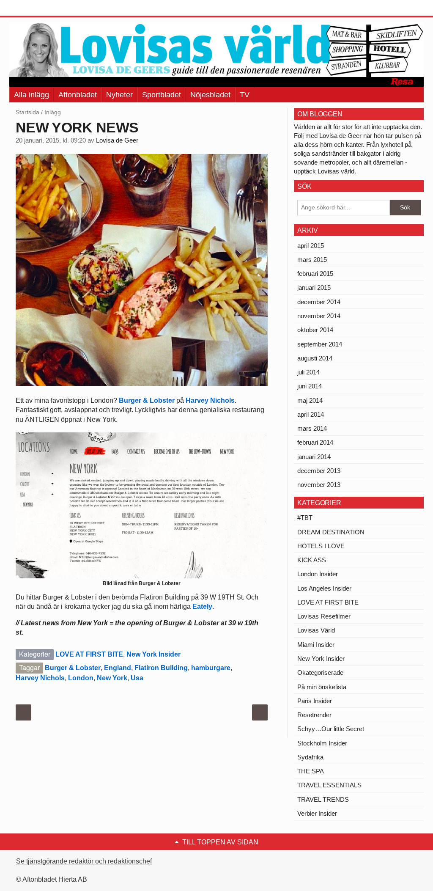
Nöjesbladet (210, 95)
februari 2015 (315, 273)
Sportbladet (161, 95)
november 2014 (318, 315)
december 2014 (318, 301)
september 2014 (319, 344)
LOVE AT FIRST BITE (89, 654)
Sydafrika (310, 757)
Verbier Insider (317, 813)
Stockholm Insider (322, 743)
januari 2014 (314, 456)
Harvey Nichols (210, 400)
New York (112, 678)
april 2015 (310, 245)
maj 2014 (310, 400)
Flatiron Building (161, 667)
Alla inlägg (31, 95)
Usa (137, 678)
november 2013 (318, 484)
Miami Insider (315, 644)
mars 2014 (312, 428)
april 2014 (310, 414)
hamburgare (210, 667)
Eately (202, 606)
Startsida (27, 112)
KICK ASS (311, 560)
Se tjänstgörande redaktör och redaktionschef (84, 861)
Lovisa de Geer (117, 140)
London (80, 678)
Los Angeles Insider (324, 588)
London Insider (317, 574)
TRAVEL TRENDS (323, 799)
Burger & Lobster (147, 400)
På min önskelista (321, 686)
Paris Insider (314, 700)
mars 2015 (312, 259)
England (117, 667)
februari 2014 (315, 442)
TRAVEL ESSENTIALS (329, 785)
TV (244, 95)
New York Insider (153, 654)
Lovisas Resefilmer (324, 616)
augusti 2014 (314, 358)
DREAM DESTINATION (330, 532)
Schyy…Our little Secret (330, 728)
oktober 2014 (315, 329)
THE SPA (310, 771)
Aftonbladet (77, 95)
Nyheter (119, 95)
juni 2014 (309, 386)
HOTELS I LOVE (321, 546)
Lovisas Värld (316, 630)
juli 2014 (308, 372)
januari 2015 (314, 287)
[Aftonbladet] (41, 8)
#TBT (304, 517)
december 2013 (318, 470)
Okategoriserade (320, 672)
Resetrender (314, 714)
